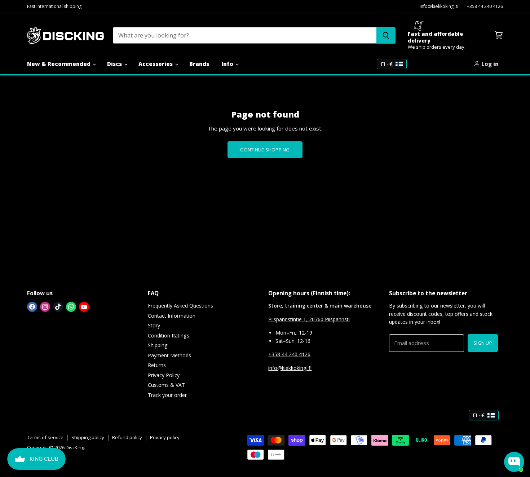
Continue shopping (265, 149)
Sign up (482, 343)
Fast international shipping (54, 6)
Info (228, 63)
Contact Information (171, 315)
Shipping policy (87, 437)
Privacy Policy (164, 375)
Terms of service (45, 437)
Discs (115, 63)
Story (154, 325)
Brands (199, 63)
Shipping (158, 345)
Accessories (156, 63)
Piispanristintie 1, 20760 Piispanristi (309, 319)
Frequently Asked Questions (180, 305)
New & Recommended (59, 63)
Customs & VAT (166, 384)
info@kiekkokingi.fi (439, 6)
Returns (157, 365)
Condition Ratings (168, 335)
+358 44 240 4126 (485, 6)
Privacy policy (165, 437)
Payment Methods (169, 355)
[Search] (386, 35)
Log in (489, 63)
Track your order (167, 395)
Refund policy (127, 437)
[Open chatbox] (514, 462)
